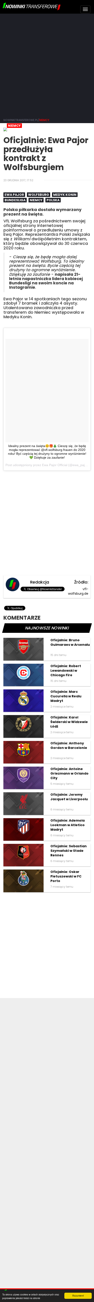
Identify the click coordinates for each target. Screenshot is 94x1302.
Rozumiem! (78, 1295)
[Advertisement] (47, 65)
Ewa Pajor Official (54, 465)
